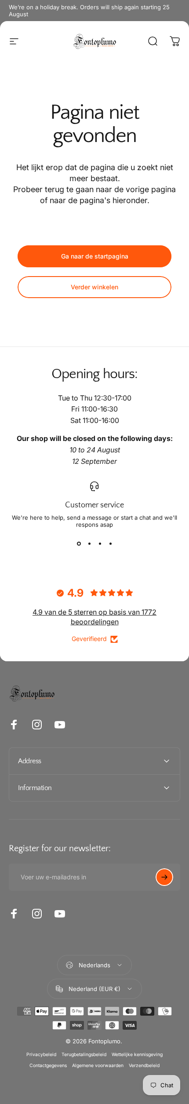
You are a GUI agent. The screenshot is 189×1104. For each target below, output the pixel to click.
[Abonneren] (164, 877)
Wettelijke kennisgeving (137, 1054)
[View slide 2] (89, 544)
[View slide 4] (110, 544)
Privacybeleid (41, 1054)
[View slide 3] (99, 544)
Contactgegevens (48, 1065)
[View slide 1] (78, 544)
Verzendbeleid (144, 1065)
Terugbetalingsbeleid (84, 1054)
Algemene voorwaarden (98, 1065)
